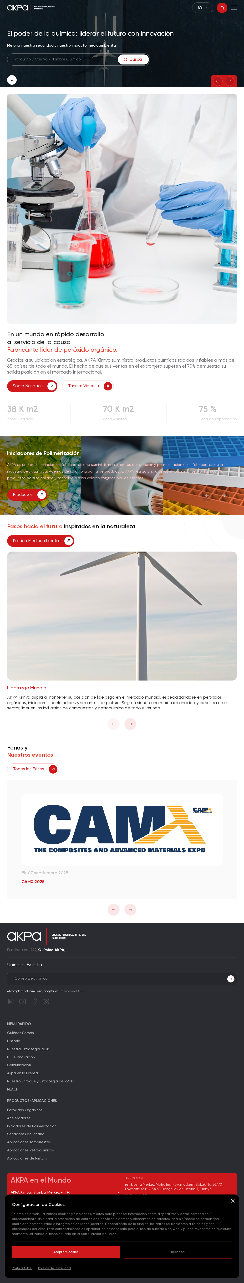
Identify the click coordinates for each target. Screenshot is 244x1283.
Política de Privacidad (54, 1268)
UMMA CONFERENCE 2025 (47, 882)
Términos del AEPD (71, 991)
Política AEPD (22, 1268)
